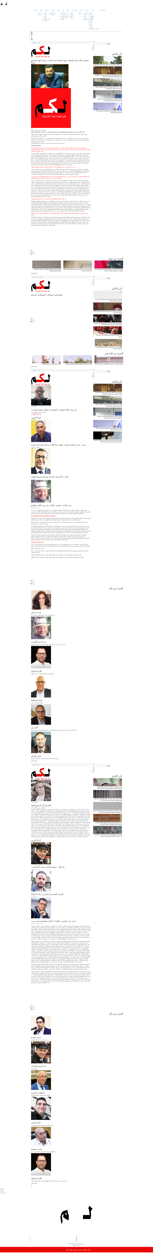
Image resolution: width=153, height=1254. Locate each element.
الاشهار (1, 1189)
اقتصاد (52, 10)
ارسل (33, 254)
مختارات (86, 13)
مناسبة (85, 14)
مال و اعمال (53, 13)
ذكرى (91, 22)
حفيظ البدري (34, 897)
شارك (33, 252)
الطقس (91, 17)
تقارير (39, 13)
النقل (45, 16)
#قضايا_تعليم (47, 19)
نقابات (45, 21)
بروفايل (72, 17)
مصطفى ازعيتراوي (35, 447)
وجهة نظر (63, 16)
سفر (85, 16)
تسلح (91, 21)
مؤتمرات (52, 14)
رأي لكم (63, 13)
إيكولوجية (92, 16)
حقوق (79, 13)
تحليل (39, 14)
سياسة (41, 10)
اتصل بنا (2, 1191)
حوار (71, 16)
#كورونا (91, 19)
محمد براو (33, 479)
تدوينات (62, 17)
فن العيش (86, 19)
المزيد (92, 10)
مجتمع (46, 10)
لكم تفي (40, 277)
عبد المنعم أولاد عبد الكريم (37, 923)
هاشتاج (62, 19)
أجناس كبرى (74, 10)
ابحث (108, 43)
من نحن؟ (2, 1188)
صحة (45, 17)
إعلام (91, 13)
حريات (81, 10)
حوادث (45, 14)
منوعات (87, 10)
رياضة (58, 10)
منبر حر (63, 14)
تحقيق (71, 13)
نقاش (67, 14)
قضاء (45, 13)
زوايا (91, 24)
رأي (63, 10)
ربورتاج (72, 14)
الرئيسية (35, 10)
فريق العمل (102, 10)
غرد (33, 251)
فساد (91, 14)
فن (66, 13)
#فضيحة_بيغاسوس (94, 29)
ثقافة (68, 10)
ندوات (67, 16)
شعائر (85, 17)
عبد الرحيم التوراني (35, 508)
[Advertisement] (61, 239)
